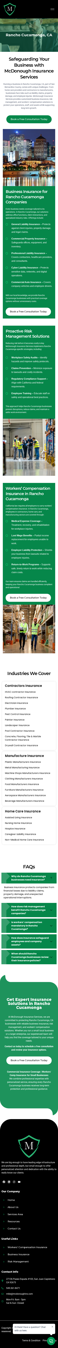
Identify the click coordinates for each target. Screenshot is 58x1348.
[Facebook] (3, 1181)
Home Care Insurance (23, 811)
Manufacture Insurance (24, 756)
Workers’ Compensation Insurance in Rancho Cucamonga (28, 493)
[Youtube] (19, 1181)
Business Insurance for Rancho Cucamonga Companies (26, 196)
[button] (29, 878)
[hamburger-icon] (52, 9)
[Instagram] (14, 1181)
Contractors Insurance (23, 686)
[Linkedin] (9, 1181)
